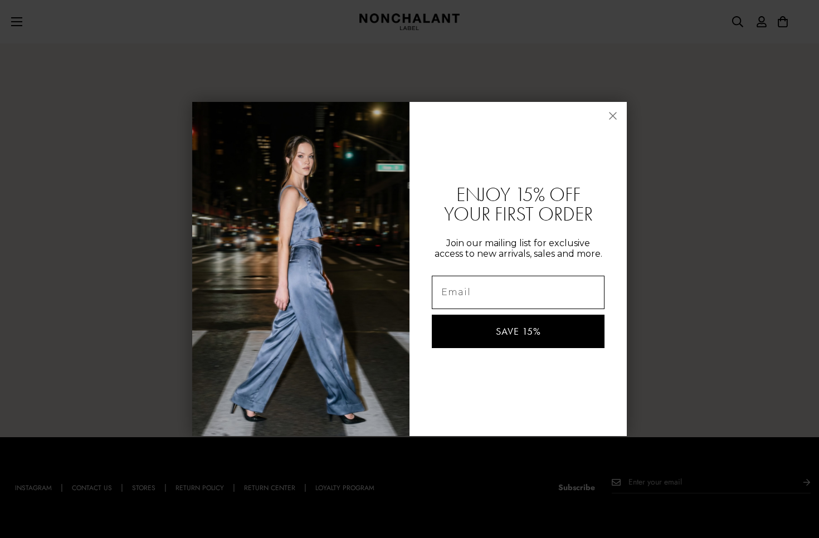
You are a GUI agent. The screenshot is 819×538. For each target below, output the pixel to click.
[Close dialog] (612, 115)
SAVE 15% (518, 331)
